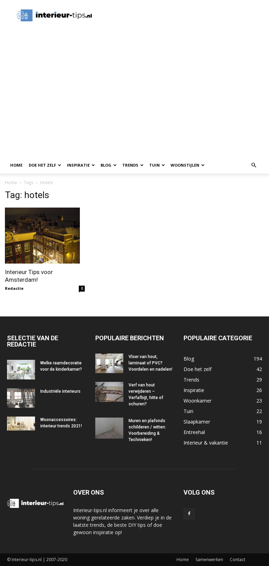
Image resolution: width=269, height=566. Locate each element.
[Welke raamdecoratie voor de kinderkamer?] (21, 369)
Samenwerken (209, 559)
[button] (253, 165)
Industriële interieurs (60, 391)
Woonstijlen (185, 165)
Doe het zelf (42, 165)
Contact (237, 559)
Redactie (14, 288)
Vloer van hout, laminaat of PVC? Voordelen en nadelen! (150, 363)
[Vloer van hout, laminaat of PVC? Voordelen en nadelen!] (109, 363)
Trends (130, 165)
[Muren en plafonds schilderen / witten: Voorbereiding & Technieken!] (109, 428)
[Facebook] (189, 513)
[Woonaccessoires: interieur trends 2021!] (21, 424)
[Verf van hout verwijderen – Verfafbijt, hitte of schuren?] (109, 392)
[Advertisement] (89, 41)
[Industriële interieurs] (21, 398)
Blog (106, 165)
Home (16, 165)
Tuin (154, 165)
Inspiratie (78, 165)
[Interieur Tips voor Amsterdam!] (45, 236)
